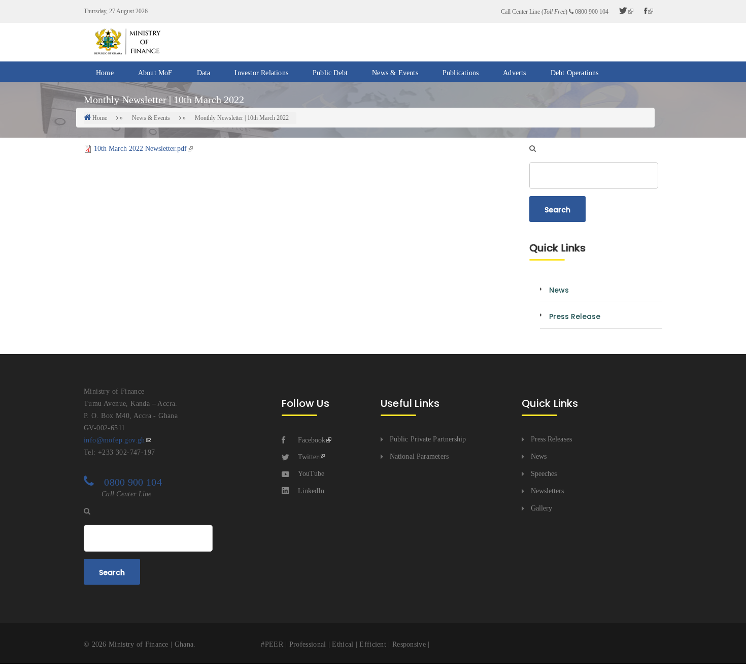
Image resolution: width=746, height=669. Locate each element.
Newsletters (547, 491)
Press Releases (551, 439)
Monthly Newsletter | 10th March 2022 (242, 117)
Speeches (544, 473)
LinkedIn (311, 491)
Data (204, 73)
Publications (461, 73)
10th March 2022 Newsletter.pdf (140, 148)
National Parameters (419, 456)
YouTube (311, 473)
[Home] (127, 41)
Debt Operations (575, 73)
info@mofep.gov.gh (114, 440)
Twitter (308, 457)
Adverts (514, 73)
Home (105, 73)
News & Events (395, 73)
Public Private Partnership (428, 439)
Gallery (542, 508)
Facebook (311, 440)
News (539, 456)
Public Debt (330, 73)
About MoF (155, 73)
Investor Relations (261, 73)
